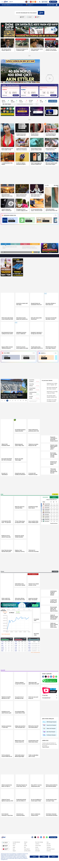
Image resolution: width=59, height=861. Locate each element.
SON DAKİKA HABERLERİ (6, 4)
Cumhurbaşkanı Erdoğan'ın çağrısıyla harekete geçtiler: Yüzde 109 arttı (53, 622)
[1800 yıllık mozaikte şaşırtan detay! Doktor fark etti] (51, 196)
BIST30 (13, 637)
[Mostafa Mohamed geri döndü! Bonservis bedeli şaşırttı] (38, 82)
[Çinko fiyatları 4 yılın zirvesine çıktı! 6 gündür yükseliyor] (20, 606)
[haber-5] (53, 287)
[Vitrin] (31, 2)
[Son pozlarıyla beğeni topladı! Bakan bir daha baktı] (20, 733)
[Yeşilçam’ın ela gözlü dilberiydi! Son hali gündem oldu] (7, 712)
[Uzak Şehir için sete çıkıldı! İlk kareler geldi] (7, 733)
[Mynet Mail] (56, 4)
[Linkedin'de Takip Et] (51, 705)
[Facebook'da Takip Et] (43, 705)
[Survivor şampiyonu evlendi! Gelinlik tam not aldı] (7, 770)
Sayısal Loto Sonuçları (51, 753)
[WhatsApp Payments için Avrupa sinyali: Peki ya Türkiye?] (22, 807)
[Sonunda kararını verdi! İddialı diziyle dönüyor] (34, 762)
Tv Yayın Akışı (45, 723)
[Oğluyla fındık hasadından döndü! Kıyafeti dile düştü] (7, 459)
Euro (24, 637)
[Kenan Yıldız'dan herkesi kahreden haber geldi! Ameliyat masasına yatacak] (7, 572)
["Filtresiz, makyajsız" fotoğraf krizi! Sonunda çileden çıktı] (20, 704)
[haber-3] (29, 287)
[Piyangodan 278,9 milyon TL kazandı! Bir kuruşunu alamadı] (45, 467)
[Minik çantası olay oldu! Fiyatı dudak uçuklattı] (34, 741)
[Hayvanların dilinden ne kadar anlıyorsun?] (51, 325)
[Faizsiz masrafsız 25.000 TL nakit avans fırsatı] (13, 82)
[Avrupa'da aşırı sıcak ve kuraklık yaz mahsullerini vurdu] (20, 495)
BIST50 (8, 637)
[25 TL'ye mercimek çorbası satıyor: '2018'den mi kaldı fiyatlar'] (37, 203)
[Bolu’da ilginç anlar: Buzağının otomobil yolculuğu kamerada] (45, 483)
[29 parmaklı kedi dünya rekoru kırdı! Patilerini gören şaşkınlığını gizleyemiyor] (18, 82)
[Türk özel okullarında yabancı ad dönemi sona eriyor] (24, 82)
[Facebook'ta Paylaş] (49, 774)
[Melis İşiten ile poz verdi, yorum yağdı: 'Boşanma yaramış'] (51, 362)
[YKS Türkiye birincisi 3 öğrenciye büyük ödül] (11, 82)
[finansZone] (49, 248)
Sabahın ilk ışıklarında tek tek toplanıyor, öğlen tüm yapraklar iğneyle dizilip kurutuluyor (54, 646)
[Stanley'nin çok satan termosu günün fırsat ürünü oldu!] (22, 369)
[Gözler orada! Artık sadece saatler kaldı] (7, 613)
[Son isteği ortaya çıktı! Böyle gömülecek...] (3, 82)
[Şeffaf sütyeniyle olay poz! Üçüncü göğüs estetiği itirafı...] (7, 135)
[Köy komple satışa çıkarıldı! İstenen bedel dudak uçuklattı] (22, 82)
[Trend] (28, 2)
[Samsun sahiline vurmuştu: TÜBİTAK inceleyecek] (7, 369)
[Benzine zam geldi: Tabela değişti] (20, 480)
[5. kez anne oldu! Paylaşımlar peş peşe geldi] (34, 488)
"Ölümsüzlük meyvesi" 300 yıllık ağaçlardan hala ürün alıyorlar (53, 500)
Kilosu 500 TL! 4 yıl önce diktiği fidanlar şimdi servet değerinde (36, 814)
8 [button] (20, 428)
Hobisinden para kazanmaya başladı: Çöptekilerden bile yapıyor (22, 843)
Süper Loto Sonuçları (51, 756)
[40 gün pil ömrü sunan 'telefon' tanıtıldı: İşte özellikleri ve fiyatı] (22, 127)
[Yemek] (33, 2)
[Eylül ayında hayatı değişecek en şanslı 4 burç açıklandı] (7, 188)
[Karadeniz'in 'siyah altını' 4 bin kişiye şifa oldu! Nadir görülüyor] (37, 354)
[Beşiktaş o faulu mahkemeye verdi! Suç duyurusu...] (20, 572)
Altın (29, 637)
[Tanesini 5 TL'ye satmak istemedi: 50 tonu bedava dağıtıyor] (34, 606)
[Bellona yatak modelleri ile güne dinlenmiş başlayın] (51, 807)
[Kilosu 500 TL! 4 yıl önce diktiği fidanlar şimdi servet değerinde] (37, 807)
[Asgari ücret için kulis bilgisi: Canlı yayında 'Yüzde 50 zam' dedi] (20, 70)
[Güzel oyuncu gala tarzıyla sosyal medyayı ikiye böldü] (7, 332)
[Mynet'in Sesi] (22, 111)
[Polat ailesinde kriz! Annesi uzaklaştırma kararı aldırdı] (7, 354)
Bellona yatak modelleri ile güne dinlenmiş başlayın (51, 814)
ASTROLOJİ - (38, 110)
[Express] (35, 2)
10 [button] (25, 428)
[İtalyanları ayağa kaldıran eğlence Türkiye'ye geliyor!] (45, 475)
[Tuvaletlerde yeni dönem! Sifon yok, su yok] (28, 82)
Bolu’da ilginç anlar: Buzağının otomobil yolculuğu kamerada (53, 484)
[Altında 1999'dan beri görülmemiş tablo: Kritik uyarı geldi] (34, 451)
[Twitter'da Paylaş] (51, 774)
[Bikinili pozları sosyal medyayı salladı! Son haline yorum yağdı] (20, 762)
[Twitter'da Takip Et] (46, 705)
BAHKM (2, 677)
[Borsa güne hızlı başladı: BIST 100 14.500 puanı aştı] (7, 480)
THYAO (29, 671)
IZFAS (2, 673)
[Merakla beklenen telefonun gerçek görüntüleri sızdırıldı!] (37, 127)
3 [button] (7, 428)
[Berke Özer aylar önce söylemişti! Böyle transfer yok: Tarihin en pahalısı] (7, 82)
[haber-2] (17, 295)
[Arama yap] (40, 1)
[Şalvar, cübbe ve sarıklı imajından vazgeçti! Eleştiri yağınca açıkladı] (30, 82)
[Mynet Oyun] (7, 111)
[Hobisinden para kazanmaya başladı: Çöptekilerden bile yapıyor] (22, 836)
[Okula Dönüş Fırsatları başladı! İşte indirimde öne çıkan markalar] (22, 340)
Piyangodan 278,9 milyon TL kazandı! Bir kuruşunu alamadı (54, 467)
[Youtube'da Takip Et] (54, 705)
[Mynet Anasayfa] (6, 1)
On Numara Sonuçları (51, 763)
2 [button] (4, 428)
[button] (2, 1)
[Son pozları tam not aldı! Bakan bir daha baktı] (20, 719)
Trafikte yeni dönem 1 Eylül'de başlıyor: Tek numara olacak (54, 653)
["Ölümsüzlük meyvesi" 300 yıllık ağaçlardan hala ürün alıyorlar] (45, 499)
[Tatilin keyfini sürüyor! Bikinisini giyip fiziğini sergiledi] (20, 777)
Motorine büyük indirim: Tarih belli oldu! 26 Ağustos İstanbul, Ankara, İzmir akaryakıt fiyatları (54, 638)
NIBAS (2, 678)
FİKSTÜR (54, 525)
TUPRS (29, 677)
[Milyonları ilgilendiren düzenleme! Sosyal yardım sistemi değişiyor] (15, 82)
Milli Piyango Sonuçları (51, 750)
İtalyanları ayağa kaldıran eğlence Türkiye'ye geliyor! (53, 475)
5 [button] (12, 428)
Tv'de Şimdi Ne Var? (46, 726)
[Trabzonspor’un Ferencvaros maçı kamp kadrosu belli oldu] (34, 565)
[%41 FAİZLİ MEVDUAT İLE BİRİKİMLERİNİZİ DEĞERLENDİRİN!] (23, 82)
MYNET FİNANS (7, 104)
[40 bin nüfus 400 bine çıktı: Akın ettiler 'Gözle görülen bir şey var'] (6, 82)
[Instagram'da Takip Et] (48, 705)
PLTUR (16, 673)
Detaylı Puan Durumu (53, 551)
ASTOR (29, 678)
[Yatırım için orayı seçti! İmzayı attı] (34, 719)
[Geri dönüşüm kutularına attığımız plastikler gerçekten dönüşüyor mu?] (20, 451)
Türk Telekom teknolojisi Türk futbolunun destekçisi (51, 843)
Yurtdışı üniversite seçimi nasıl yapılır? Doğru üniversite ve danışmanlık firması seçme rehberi (51, 829)
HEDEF (16, 678)
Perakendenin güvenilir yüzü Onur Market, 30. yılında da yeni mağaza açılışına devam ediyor (21, 829)
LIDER (16, 675)
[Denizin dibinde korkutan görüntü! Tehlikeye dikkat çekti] (37, 142)
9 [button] (23, 428)
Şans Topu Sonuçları (51, 759)
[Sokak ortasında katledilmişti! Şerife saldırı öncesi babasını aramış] (32, 82)
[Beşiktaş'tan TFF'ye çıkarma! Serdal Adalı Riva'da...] (7, 557)
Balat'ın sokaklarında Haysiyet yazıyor (35, 843)
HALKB (2, 675)
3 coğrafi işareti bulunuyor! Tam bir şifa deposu (53, 629)
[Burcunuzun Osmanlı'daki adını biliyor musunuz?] (51, 340)
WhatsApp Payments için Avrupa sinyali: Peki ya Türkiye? (21, 814)
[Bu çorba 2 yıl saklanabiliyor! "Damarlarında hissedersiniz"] (7, 495)
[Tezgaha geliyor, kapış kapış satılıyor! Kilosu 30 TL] (37, 369)
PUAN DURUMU (45, 525)
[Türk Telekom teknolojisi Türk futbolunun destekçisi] (51, 836)
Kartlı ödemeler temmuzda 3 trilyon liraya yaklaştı (7, 843)
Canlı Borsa (56, 599)
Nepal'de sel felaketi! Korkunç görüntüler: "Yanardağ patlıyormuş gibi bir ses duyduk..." (17, 4)
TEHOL (16, 671)
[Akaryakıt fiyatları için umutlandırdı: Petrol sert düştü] (37, 325)
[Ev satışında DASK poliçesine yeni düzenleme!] (31, 82)
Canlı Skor (55, 522)
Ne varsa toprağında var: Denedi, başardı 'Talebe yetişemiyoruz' (36, 829)
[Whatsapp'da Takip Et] (56, 705)
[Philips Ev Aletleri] (26, 2)
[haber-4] (41, 287)
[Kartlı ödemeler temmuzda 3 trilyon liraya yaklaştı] (7, 836)
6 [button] (15, 428)
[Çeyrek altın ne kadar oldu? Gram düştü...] (22, 325)
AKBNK (29, 675)
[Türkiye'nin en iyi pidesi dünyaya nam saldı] (34, 466)
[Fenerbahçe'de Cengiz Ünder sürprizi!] (5, 82)
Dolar (19, 637)
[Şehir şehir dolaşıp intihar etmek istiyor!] (37, 340)
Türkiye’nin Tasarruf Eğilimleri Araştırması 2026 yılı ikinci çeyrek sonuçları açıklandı (7, 829)
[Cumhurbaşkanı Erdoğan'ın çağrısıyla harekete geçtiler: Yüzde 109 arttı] (45, 621)
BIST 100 (5, 640)
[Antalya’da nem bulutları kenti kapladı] (45, 491)
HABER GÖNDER (51, 4)
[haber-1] (6, 295)
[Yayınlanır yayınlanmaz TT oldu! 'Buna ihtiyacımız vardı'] (7, 748)
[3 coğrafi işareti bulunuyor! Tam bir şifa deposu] (35, 82)
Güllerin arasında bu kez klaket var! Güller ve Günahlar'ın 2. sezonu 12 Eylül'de (7, 815)
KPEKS (16, 677)
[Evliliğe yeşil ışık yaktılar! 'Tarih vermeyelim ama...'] (20, 748)
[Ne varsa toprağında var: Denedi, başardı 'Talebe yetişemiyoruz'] (37, 821)
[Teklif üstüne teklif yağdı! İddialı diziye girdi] (34, 704)
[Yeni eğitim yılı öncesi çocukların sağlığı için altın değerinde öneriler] (22, 203)
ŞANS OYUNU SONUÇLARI (48, 746)
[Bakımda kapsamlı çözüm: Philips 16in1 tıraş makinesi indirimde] (20, 466)
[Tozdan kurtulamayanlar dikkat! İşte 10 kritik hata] (21, 82)
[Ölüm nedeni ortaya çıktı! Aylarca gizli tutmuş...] (37, 188)
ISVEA (2, 671)
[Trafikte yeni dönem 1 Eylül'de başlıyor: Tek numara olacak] (26, 82)
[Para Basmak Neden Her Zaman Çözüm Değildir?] (51, 127)
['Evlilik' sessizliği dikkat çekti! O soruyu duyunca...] (34, 777)
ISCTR (29, 673)
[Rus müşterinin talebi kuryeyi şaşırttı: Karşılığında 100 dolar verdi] (19, 82)
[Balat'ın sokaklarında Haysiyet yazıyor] (37, 836)
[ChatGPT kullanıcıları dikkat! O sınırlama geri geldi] (7, 203)
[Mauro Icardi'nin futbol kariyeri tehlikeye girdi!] (17, 82)
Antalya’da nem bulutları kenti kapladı (53, 491)
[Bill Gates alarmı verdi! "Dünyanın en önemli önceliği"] (34, 82)
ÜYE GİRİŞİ (45, 1)
